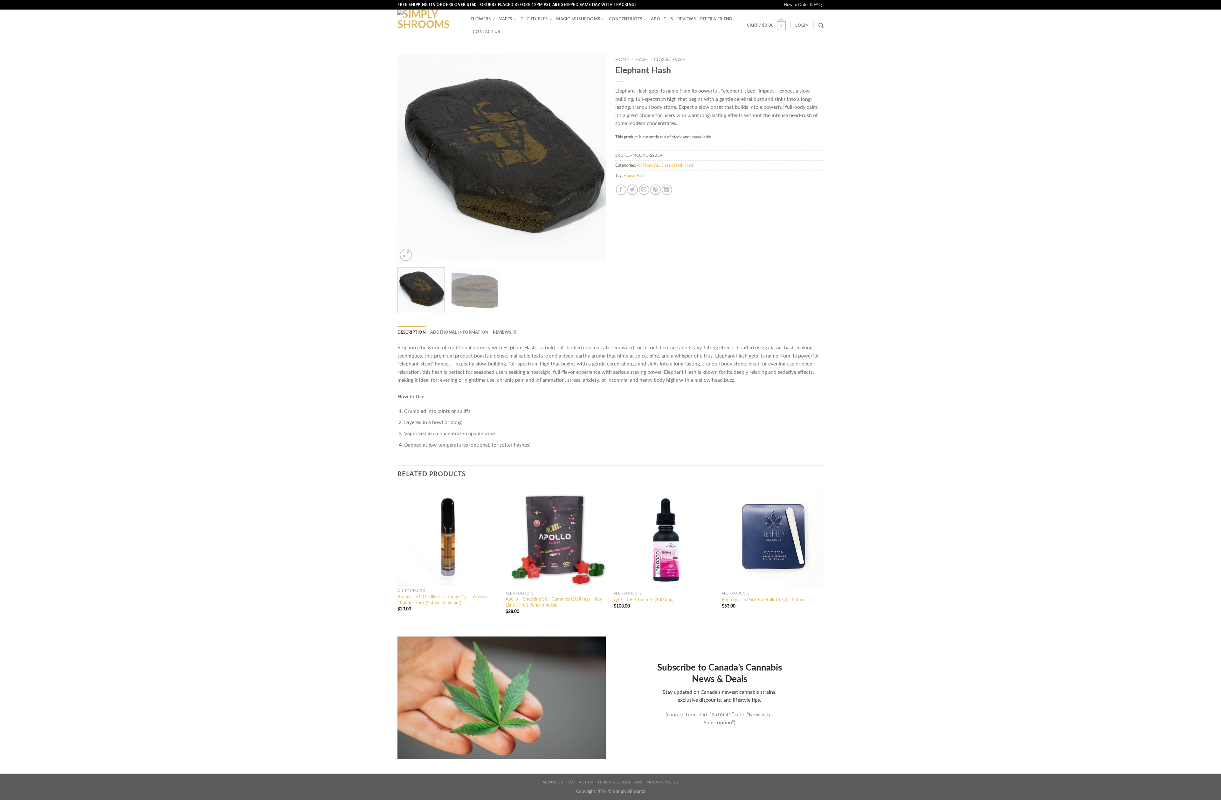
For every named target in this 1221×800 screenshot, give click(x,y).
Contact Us (486, 32)
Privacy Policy (663, 782)
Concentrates (625, 19)
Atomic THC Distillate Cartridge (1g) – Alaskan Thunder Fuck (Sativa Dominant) (442, 600)
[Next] (593, 158)
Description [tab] (411, 332)
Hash (641, 60)
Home (622, 60)
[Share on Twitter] (632, 189)
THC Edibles (534, 19)
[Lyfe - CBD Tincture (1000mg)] (664, 537)
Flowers (481, 19)
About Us (662, 19)
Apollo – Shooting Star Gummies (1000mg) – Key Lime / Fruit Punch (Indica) (554, 602)
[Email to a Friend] (644, 189)
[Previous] (409, 158)
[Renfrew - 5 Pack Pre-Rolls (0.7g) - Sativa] (773, 537)
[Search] (821, 25)
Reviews (686, 19)
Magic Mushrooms (578, 19)
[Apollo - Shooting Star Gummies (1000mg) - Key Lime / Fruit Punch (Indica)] (556, 537)
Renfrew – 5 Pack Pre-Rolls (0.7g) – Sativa (763, 599)
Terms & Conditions (619, 782)
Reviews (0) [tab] (505, 332)
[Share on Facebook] (621, 189)
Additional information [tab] (459, 332)
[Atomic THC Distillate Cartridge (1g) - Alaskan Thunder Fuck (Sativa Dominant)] (448, 536)
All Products (648, 165)
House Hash (634, 175)
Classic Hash (669, 60)
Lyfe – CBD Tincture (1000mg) (643, 599)
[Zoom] (406, 255)
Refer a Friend (716, 19)
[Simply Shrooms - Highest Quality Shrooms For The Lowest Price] (429, 25)
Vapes (505, 19)
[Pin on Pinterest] (655, 189)
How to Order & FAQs (804, 5)
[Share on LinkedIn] (667, 189)
